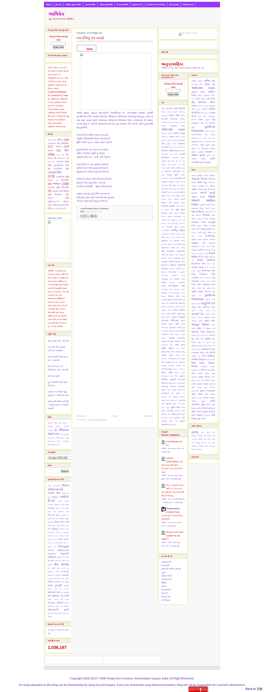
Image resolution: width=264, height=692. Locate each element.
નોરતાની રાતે (52, 536)
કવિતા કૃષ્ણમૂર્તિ (208, 222)
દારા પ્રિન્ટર (172, 220)
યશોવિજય (164, 334)
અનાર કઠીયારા (209, 175)
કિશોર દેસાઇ (201, 99)
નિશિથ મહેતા (204, 120)
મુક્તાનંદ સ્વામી (175, 327)
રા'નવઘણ (65, 571)
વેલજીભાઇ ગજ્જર (207, 366)
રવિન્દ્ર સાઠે (211, 346)
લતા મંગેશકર (208, 356)
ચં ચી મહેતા (181, 185)
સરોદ (168, 400)
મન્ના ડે (200, 328)
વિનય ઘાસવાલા (179, 369)
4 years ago (171, 526)
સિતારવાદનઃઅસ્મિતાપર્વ (56, 438)
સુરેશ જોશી (196, 394)
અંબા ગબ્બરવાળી (54, 486)
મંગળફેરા (51, 554)
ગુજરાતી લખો (137, 5)
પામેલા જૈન (211, 288)
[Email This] (82, 216)
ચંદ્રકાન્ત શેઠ (166, 189)
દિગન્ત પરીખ (166, 223)
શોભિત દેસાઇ (166, 390)
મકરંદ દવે (174, 303)
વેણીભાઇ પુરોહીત (168, 379)
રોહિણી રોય (195, 356)
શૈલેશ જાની (196, 373)
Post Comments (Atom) (97, 419)
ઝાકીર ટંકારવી (180, 206)
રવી (198, 149)
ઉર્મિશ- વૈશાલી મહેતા (207, 208)
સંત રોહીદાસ (65, 592)
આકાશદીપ (165, 565)
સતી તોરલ (64, 599)
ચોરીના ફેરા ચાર (53, 518)
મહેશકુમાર (195, 141)
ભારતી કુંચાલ (210, 314)
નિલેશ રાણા (181, 244)
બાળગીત (65, 180)
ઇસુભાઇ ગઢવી (171, 144)
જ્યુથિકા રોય (198, 243)
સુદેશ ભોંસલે (196, 387)
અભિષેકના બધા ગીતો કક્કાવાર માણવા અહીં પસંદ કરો (182, 68)
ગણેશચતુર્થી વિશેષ (106, 5)
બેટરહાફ (63, 546)
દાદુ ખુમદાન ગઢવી (202, 253)
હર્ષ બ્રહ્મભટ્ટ (174, 418)
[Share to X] (89, 216)
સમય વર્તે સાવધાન (62, 606)
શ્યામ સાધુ (176, 390)
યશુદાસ (194, 346)
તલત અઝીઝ (202, 109)
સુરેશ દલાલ (175, 407)
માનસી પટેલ (204, 335)
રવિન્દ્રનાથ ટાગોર (168, 352)
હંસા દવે (205, 404)
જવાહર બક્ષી (166, 203)
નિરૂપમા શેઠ (208, 270)
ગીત (66, 150)
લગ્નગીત (51, 187)
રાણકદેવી (51, 575)
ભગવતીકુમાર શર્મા (176, 286)
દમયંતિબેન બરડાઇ (203, 250)
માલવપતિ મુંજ (60, 561)
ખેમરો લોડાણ (63, 501)
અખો (163, 112)
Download (188, 5)
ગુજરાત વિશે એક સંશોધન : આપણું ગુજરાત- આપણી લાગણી (58, 426)
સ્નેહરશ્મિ (170, 411)
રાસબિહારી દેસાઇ (208, 349)
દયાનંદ (176, 213)
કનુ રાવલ (173, 154)
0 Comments (103, 209)
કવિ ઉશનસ (207, 436)
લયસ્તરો (164, 593)
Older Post (148, 416)
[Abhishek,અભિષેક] (58, 258)
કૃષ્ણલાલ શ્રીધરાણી (172, 171)
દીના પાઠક (211, 264)
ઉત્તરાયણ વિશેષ (122, 5)
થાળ (49, 162)
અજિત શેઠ (209, 80)
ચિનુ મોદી (176, 189)
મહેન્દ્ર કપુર (198, 331)
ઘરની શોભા (65, 505)
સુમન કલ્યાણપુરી (207, 391)
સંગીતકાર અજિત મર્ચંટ (199, 446)
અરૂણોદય (52, 630)
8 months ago (176, 479)
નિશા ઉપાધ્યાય (199, 274)
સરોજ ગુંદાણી (196, 384)
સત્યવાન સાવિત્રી (55, 603)
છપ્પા (58, 155)
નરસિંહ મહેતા (178, 230)
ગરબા (50, 150)
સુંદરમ (169, 404)
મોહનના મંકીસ (53, 572)
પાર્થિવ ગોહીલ (197, 291)
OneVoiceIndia (173, 508)
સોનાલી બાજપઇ (209, 398)
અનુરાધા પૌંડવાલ (199, 178)
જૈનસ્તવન (61, 158)
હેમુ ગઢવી (201, 418)
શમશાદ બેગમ (195, 370)
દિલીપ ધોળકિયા (206, 260)
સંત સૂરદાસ (53, 595)
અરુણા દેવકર (175, 122)
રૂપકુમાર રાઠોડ (197, 352)
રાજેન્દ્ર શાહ (180, 352)
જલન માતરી (179, 199)
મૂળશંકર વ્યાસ (174, 331)
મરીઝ (173, 313)
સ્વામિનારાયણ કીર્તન (60, 205)
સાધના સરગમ (209, 384)
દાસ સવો (181, 220)
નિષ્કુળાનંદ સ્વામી (168, 248)
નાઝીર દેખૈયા (180, 237)
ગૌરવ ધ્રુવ (173, 185)
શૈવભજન (58, 194)
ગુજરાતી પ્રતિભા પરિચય (171, 569)
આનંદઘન (164, 137)
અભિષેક (56, 14)
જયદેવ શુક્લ (166, 199)
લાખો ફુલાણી (55, 585)
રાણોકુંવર (58, 575)
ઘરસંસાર (51, 508)
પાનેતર (50, 543)
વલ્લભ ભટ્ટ (180, 366)
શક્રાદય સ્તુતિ (53, 376)
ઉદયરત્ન (182, 147)
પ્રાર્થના (50, 180)
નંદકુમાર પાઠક (172, 227)
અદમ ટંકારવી (172, 112)
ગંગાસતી (177, 178)
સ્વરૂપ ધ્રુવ (180, 411)
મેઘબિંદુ (182, 331)
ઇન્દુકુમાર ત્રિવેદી (172, 140)
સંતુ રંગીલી (64, 596)
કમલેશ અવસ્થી (203, 219)
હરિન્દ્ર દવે (176, 414)
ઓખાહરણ (65, 493)
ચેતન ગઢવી (196, 236)
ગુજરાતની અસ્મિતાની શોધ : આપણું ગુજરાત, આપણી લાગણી (58, 404)
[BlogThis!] (85, 216)
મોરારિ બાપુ (211, 342)
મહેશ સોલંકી (166, 317)
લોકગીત (65, 187)
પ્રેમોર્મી (177, 269)
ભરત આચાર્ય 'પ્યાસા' (177, 289)
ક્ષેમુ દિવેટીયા (198, 102)
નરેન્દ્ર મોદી (180, 234)
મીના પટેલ (200, 339)
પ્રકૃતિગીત (58, 168)
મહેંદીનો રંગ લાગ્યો (63, 557)
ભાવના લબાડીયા (197, 317)
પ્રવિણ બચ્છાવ (210, 131)
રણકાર (164, 586)
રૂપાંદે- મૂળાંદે (64, 579)
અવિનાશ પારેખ (177, 126)
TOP (260, 688)
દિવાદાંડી (55, 529)
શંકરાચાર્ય (181, 379)
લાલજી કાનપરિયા (167, 366)
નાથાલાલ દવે (166, 241)
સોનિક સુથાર (198, 401)
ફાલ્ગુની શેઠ (197, 313)
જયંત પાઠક (180, 196)
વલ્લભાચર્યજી (166, 369)
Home (115, 416)
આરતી (50, 140)
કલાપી (163, 161)
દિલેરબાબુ (175, 223)
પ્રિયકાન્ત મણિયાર (168, 265)
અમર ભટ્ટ (210, 84)
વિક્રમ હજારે (210, 359)
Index (49, 5)
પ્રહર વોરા (196, 307)
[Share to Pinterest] (95, 216)
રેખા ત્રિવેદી (210, 352)
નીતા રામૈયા (180, 248)
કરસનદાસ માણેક (178, 157)
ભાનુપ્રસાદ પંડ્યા (178, 293)
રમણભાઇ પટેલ (179, 341)
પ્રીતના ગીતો (166, 576)
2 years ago (178, 502)
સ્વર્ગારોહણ (165, 600)
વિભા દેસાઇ (198, 363)
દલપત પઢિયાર (166, 216)
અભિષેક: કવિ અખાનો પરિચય (171, 448)
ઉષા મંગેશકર (197, 211)
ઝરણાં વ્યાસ (205, 246)
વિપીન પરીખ (180, 373)
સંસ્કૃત (50, 198)
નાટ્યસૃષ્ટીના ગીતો (61, 165)
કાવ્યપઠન (52, 143)
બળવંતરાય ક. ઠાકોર (176, 272)
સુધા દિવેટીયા (210, 387)
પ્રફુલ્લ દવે (208, 303)
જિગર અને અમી (62, 522)
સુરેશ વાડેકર (210, 394)
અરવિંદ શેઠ (165, 122)
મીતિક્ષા (164, 582)
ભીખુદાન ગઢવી (209, 317)
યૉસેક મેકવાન (175, 334)
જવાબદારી (60, 630)
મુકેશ (207, 338)
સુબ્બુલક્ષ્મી (195, 391)
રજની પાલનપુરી (167, 341)
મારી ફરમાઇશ (174, 5)
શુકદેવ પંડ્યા (176, 383)
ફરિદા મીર (210, 310)
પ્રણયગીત (55, 172)
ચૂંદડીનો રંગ (64, 515)
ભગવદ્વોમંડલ (166, 579)
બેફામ (163, 282)
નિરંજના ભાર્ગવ (166, 244)
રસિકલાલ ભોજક (208, 149)
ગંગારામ (171, 178)
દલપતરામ (177, 216)
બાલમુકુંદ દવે (166, 279)
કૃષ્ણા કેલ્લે (195, 229)
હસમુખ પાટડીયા (208, 411)
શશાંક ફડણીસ (197, 152)
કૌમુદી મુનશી (205, 229)
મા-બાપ (51, 560)
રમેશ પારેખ (167, 348)
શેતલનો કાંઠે (54, 592)
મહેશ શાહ (181, 314)
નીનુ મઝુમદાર (167, 251)
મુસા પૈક (201, 342)
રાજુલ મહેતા (195, 349)
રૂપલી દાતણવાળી (54, 579)
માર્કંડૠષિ (164, 320)
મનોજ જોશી (165, 314)
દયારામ (182, 213)
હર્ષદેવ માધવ (173, 421)
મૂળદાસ (166, 331)
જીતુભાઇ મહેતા (179, 203)
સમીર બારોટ (210, 380)
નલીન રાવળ (170, 237)
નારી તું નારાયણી (62, 532)
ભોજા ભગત (165, 303)
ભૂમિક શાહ (181, 300)
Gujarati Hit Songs (155, 5)
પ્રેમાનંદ (172, 269)
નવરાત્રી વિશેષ (90, 5)
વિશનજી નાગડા (167, 376)
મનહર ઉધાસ (200, 324)
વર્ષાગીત (56, 191)
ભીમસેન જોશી (197, 321)
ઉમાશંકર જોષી (167, 151)
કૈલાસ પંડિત (172, 175)
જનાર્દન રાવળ (196, 239)
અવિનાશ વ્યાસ (173, 129)
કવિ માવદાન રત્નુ (174, 164)
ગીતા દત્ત (211, 232)
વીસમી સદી (165, 597)
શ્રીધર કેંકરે (210, 155)
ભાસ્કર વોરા (173, 296)
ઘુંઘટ (57, 508)
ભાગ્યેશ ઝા (166, 293)
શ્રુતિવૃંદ (194, 377)
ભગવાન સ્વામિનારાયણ (58, 550)
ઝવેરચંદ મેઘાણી (167, 206)
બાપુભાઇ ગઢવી (178, 275)
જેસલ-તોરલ (52, 526)
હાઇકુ (53, 208)
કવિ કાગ (170, 161)
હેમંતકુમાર (207, 415)
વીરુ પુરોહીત (180, 376)
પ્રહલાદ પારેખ (179, 262)
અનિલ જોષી (174, 115)
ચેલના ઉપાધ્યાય (203, 106)
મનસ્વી (182, 307)
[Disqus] (115, 269)
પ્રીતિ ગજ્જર (197, 310)
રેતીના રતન (53, 581)
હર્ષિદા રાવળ (196, 411)
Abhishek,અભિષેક (55, 218)
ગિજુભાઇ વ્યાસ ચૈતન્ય (177, 182)
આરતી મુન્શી (207, 192)
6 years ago (175, 546)
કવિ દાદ (178, 161)
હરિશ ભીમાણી (202, 408)
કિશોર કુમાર (196, 226)
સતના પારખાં (53, 599)
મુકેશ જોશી (174, 324)
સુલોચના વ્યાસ (196, 398)
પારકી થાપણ (57, 543)
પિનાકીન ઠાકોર (166, 258)
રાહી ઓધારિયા (180, 362)
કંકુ (49, 497)
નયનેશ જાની (197, 267)
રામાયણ (65, 575)
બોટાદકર (172, 282)
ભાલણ (163, 296)
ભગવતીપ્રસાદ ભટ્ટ (199, 134)
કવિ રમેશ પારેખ (209, 439)
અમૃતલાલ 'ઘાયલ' (177, 119)
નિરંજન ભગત (179, 241)
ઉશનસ (176, 151)
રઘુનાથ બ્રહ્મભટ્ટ (177, 338)
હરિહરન (211, 408)
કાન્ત (168, 168)
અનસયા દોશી (196, 84)
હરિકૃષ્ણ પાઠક (166, 414)
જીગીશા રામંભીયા (209, 239)
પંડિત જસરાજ (203, 284)
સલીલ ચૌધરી (198, 159)
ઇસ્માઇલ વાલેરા (205, 205)
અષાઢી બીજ (54, 493)
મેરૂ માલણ (61, 564)
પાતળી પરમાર (63, 539)
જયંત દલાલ (170, 196)
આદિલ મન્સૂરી (179, 133)
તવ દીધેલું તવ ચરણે (90, 38)
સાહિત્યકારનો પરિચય (58, 201)
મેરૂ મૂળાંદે (51, 568)
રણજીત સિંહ (202, 346)
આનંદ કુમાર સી (204, 189)
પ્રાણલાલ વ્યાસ (209, 307)
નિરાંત (174, 244)
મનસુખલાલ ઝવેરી (172, 307)
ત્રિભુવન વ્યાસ (167, 213)
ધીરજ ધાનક (205, 113)
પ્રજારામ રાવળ (179, 258)
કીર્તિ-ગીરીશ (211, 99)
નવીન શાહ (202, 116)
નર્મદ (163, 237)
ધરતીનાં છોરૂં (64, 529)
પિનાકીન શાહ (210, 292)
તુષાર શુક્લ (180, 209)
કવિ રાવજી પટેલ (197, 443)
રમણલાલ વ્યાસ (167, 345)
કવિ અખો (206, 432)
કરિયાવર (55, 497)
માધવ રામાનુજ (178, 317)
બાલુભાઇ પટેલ (179, 279)
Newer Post (81, 416)
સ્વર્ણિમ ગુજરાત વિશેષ (73, 5)
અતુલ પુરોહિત (197, 175)
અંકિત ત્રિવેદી (179, 108)
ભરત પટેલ (203, 138)
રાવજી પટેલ (169, 362)
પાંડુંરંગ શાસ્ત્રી (91, 212)
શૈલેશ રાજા (210, 373)
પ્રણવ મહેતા (195, 304)
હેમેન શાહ (173, 425)
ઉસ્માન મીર (209, 212)
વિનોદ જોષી (166, 372)
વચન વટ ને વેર (61, 589)
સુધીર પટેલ (176, 404)
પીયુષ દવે (196, 295)
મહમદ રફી (210, 328)
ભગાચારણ (164, 289)
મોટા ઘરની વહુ (63, 568)
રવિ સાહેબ (180, 348)
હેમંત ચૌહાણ (205, 162)
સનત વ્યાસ (201, 380)
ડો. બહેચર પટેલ (167, 210)
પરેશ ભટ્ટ (204, 123)
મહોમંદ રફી (195, 335)
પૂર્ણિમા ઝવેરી (210, 299)
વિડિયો (66, 191)
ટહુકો (163, 572)
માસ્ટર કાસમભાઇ (205, 141)
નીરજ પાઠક (205, 281)
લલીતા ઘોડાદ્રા (198, 359)
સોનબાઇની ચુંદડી (58, 609)
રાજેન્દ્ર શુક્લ (167, 355)
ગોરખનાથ (164, 185)
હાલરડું (61, 208)
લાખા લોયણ (65, 582)
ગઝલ (58, 146)
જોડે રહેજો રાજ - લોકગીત (58, 341)
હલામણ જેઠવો (53, 613)
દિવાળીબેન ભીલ (198, 264)
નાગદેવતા (51, 532)
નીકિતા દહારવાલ (205, 278)
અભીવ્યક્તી (166, 562)
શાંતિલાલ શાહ (166, 383)
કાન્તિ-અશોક (176, 168)
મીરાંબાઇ (175, 320)
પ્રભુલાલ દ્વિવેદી (167, 262)
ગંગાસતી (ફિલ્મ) (53, 505)
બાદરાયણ (164, 275)
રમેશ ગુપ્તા (180, 345)
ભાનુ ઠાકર (211, 138)
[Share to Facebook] (92, 216)
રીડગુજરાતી (166, 589)
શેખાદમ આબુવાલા (177, 386)
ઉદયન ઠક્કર (173, 147)
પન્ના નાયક (169, 255)
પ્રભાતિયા (60, 177)
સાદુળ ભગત (175, 400)
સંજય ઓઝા (204, 377)
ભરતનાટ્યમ (65, 434)
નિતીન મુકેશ (196, 271)
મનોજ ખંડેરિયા (178, 310)
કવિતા (60, 139)
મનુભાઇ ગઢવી (166, 310)
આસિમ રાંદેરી (174, 137)
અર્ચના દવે (203, 186)
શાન (213, 370)
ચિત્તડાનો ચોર (53, 515)
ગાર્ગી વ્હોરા (202, 233)
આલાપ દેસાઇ (198, 92)
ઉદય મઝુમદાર (204, 95)
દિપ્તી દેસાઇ (204, 257)
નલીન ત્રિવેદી (210, 267)
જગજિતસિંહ (210, 236)
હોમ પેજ (58, 5)
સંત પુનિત (175, 393)
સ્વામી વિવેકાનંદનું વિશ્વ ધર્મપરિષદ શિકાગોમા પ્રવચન (58, 441)
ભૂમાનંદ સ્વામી (172, 300)
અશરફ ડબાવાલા (167, 133)
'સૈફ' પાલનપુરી (166, 108)
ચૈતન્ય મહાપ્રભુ (173, 192)
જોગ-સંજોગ (61, 526)
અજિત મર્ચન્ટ (197, 81)
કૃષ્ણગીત (65, 143)
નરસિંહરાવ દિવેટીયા (168, 234)
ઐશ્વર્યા (206, 215)
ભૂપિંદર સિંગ (209, 321)
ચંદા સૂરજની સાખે (61, 511)
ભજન (57, 183)
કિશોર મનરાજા (209, 226)
